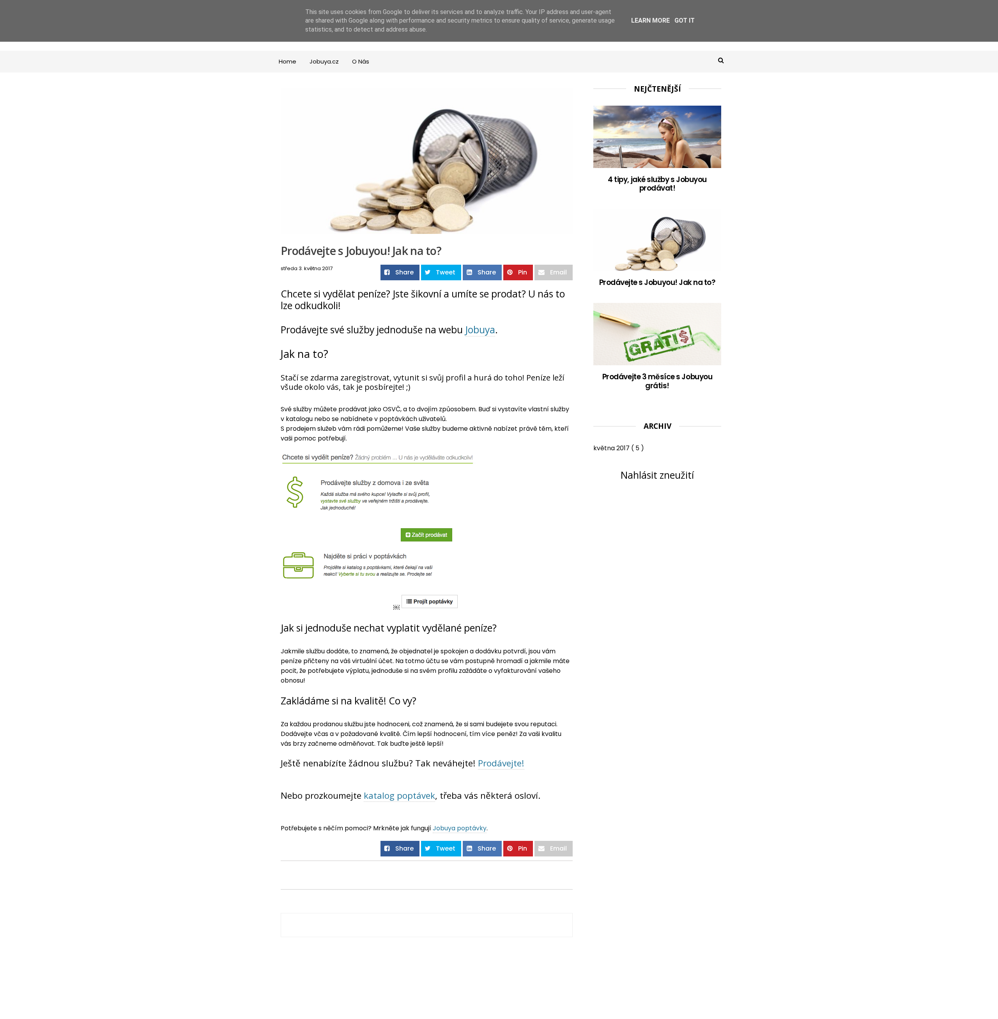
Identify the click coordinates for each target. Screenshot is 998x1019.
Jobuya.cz (324, 61)
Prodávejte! (501, 763)
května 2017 (612, 448)
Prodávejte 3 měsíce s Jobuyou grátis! (657, 381)
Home (287, 61)
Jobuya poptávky (460, 828)
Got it (684, 20)
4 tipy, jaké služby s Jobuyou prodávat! (657, 184)
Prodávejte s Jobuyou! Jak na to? (657, 282)
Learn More (650, 20)
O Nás (360, 61)
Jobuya (480, 329)
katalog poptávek (399, 795)
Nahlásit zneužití (657, 474)
